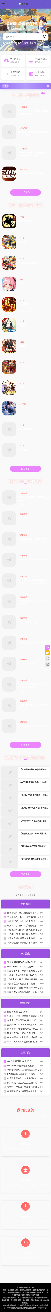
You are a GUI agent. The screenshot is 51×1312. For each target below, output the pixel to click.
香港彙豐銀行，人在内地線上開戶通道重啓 (22, 1069)
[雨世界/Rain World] (9, 664)
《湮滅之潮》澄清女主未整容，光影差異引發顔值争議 (22, 938)
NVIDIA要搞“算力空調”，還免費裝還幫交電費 (22, 1037)
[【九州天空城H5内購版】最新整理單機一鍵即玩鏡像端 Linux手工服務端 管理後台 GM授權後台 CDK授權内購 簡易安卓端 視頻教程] (9, 798)
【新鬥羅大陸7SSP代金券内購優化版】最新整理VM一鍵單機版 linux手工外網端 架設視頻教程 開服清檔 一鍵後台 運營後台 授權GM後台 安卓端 (33, 808)
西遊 (31, 43)
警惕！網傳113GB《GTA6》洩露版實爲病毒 (22, 962)
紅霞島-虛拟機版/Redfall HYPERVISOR (33, 706)
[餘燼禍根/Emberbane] (9, 622)
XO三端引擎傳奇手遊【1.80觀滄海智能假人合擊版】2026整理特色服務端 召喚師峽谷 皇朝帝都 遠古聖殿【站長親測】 (33, 782)
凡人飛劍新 (23, 408)
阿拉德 (25, 43)
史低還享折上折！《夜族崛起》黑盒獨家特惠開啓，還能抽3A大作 (22, 917)
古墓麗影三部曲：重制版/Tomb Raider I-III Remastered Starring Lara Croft (33, 540)
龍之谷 (43, 43)
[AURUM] (9, 518)
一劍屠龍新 (23, 304)
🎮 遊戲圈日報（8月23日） (20, 1061)
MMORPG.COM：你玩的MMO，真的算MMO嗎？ (22, 966)
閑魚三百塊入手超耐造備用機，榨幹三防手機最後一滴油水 (22, 1033)
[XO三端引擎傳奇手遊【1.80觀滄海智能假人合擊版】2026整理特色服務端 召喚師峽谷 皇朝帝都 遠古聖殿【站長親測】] (9, 785)
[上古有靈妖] (9, 450)
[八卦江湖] (9, 325)
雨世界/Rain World (27, 663)
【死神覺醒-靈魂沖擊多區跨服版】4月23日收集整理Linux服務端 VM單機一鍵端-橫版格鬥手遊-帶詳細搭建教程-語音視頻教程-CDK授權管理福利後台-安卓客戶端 (34, 859)
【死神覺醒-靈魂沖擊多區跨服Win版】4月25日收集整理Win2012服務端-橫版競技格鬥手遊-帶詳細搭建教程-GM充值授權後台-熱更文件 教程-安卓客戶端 (34, 769)
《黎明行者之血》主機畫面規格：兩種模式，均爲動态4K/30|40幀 (21, 921)
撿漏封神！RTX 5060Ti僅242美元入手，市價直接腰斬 (22, 1024)
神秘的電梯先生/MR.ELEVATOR (32, 642)
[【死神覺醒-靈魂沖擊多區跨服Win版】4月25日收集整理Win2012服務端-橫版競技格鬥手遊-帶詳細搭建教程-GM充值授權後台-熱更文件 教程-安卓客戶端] (9, 772)
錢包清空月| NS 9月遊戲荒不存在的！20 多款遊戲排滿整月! (23, 912)
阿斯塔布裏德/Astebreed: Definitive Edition (33, 602)
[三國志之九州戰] (9, 221)
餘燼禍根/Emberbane (28, 622)
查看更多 (25, 192)
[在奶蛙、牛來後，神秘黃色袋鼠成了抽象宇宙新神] (9, 111)
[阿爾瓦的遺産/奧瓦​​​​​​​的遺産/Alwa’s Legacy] (9, 497)
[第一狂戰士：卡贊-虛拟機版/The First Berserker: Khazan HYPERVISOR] (9, 580)
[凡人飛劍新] (9, 408)
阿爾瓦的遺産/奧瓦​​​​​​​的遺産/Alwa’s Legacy (33, 498)
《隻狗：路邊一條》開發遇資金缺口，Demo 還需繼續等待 (22, 934)
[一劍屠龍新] (9, 304)
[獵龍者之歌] (9, 284)
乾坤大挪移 (23, 366)
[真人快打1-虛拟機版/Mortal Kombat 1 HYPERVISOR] (9, 684)
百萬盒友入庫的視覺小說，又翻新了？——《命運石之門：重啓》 (22, 992)
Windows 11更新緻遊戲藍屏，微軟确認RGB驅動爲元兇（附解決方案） (22, 1065)
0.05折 (23, 404)
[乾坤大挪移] (9, 367)
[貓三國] (9, 387)
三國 (22, 217)
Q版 (21, 279)
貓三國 (21, 387)
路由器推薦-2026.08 (17, 1011)
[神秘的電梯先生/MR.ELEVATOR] (9, 643)
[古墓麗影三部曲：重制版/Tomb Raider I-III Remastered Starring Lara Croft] (9, 539)
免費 (22, 342)
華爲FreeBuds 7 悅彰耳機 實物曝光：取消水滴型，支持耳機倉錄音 (22, 1041)
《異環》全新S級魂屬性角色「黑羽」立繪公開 (22, 975)
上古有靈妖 (23, 449)
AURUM (22, 518)
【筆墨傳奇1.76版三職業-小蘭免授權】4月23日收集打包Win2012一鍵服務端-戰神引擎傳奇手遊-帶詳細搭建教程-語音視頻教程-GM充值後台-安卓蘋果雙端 (34, 820)
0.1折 (22, 238)
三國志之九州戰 (25, 221)
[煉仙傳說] (9, 242)
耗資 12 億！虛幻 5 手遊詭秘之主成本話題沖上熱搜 (23, 925)
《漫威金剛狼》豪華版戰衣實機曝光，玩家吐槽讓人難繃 (22, 929)
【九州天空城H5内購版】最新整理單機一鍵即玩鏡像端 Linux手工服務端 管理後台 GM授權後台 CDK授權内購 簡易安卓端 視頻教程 (34, 795)
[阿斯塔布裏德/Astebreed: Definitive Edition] (9, 601)
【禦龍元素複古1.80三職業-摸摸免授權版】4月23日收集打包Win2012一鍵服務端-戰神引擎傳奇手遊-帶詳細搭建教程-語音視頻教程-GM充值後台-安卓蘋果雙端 (34, 833)
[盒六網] (25, 4)
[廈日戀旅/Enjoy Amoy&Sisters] (9, 726)
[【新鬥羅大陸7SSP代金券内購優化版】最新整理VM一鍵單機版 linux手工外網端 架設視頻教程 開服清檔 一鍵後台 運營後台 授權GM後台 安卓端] (9, 810)
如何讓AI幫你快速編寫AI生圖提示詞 (23, 1091)
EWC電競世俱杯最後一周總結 (31, 173)
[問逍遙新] (9, 346)
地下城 (36, 43)
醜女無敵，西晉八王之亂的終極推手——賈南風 (33, 133)
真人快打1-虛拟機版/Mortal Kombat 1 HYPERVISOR (33, 685)
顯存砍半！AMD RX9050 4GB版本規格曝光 (22, 1028)
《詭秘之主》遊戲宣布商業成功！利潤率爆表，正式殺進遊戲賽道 (22, 983)
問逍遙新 (22, 345)
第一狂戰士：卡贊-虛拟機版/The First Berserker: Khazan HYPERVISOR (33, 582)
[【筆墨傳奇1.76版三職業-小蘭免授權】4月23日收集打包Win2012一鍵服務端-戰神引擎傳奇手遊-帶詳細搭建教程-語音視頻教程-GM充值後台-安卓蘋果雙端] (9, 823)
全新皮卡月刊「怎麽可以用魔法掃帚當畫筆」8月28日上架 (22, 970)
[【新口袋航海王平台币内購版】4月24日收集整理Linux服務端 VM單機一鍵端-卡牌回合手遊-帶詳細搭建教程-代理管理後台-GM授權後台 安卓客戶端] (9, 849)
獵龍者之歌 (23, 283)
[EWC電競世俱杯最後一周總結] (9, 174)
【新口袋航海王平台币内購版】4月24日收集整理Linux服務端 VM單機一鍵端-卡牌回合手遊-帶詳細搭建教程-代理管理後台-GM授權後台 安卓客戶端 (34, 846)
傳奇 (20, 43)
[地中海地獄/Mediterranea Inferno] (9, 560)
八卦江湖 (22, 325)
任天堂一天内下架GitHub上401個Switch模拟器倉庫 (22, 1020)
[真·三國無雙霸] (9, 429)
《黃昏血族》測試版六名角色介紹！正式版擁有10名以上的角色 (22, 942)
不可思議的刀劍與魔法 (28, 262)
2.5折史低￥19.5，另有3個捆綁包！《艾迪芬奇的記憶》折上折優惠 (22, 979)
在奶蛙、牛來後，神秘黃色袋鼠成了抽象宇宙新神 (33, 112)
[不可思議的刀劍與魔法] (9, 263)
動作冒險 (23, 493)
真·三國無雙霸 (24, 429)
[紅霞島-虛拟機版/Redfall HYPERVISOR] (9, 705)
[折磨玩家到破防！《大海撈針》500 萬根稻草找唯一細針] (9, 153)
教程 (15, 43)
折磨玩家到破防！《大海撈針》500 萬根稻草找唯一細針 (33, 154)
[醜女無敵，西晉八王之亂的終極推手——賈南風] (9, 132)
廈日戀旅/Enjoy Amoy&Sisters (32, 725)
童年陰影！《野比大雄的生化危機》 (22, 987)
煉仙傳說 (22, 242)
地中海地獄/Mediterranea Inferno (34, 559)
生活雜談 (23, 107)
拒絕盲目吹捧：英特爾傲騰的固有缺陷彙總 (22, 1016)
